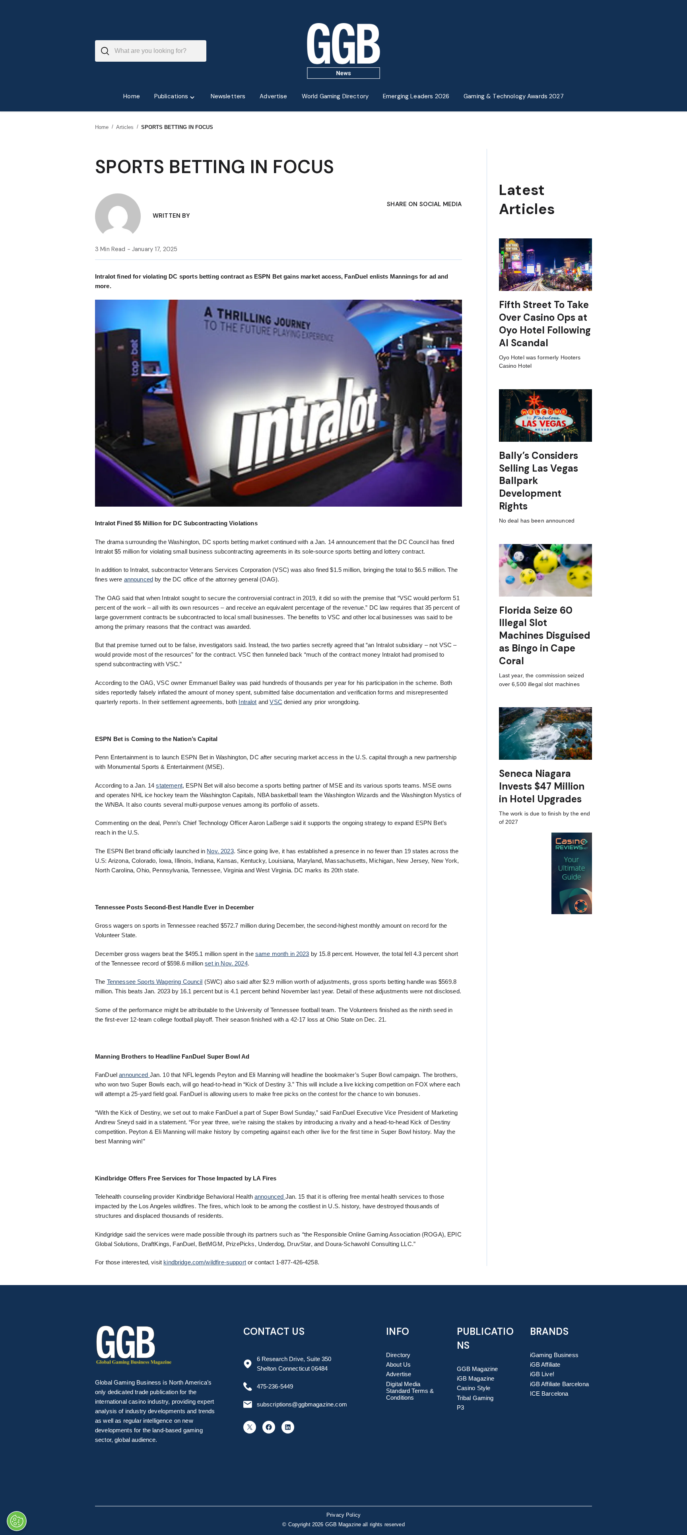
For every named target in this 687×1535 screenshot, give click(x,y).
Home (102, 127)
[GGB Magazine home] (343, 51)
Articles (125, 127)
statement (169, 785)
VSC (276, 701)
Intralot (247, 701)
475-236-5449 (275, 1386)
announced (138, 579)
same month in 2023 (282, 953)
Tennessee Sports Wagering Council (155, 981)
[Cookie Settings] (17, 1521)
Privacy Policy (343, 1515)
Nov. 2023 (220, 851)
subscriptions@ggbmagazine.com (302, 1404)
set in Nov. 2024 (226, 963)
